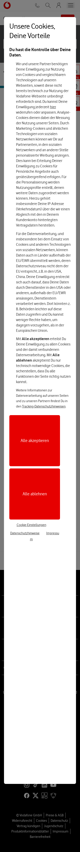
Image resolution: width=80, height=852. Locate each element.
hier (53, 107)
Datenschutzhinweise (25, 533)
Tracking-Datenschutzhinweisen (44, 406)
